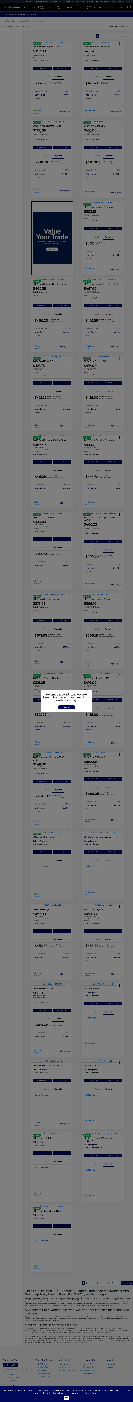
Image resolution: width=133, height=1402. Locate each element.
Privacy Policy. (91, 1393)
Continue (67, 707)
